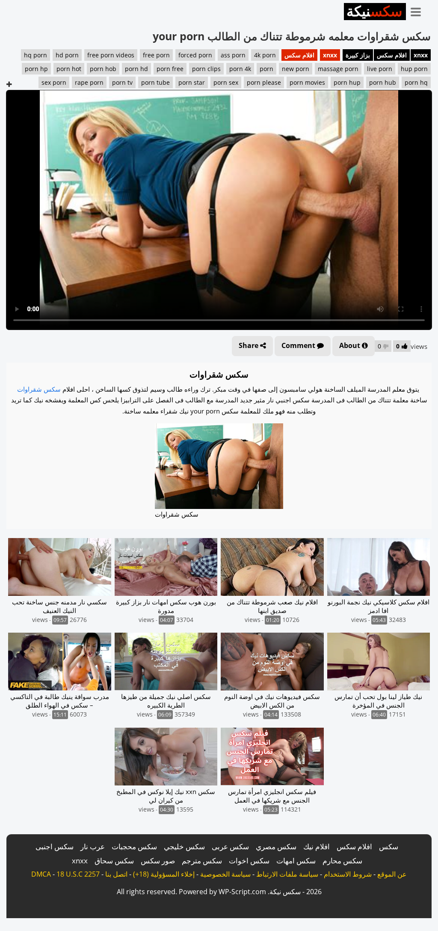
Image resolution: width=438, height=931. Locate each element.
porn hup (347, 82)
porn (266, 69)
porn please (264, 82)
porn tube (155, 82)
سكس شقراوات (39, 389)
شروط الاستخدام (348, 874)
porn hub (382, 82)
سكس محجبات (134, 846)
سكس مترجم (202, 861)
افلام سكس (392, 55)
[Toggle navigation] (419, 10)
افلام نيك (316, 846)
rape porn (89, 82)
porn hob (103, 69)
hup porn (414, 69)
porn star (191, 82)
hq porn (35, 55)
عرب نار (92, 846)
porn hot (68, 69)
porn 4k (240, 69)
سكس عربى (230, 846)
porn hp (36, 69)
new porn (295, 69)
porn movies (307, 82)
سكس (388, 846)
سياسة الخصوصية (225, 874)
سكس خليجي (184, 846)
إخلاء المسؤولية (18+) (164, 874)
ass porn (233, 55)
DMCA (41, 874)
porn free (170, 69)
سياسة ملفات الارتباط (287, 874)
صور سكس (158, 861)
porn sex (225, 82)
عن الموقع (392, 874)
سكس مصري (276, 846)
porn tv (122, 82)
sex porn (53, 82)
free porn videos (110, 55)
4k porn (265, 55)
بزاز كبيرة (358, 55)
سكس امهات (296, 861)
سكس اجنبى (55, 846)
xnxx (421, 55)
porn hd (136, 69)
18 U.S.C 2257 (78, 874)
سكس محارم (342, 861)
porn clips (206, 69)
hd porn (67, 55)
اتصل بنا (116, 874)
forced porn (195, 55)
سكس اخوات (249, 861)
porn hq (416, 82)
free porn (156, 55)
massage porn (338, 69)
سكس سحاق (114, 861)
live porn (379, 69)
